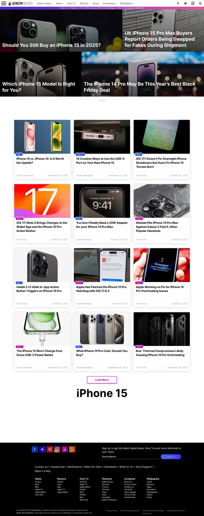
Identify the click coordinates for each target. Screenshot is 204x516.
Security (105, 489)
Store (96, 3)
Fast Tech (39, 495)
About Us (128, 482)
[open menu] (3, 3)
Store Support (144, 466)
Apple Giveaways (109, 500)
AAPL (104, 495)
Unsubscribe (57, 466)
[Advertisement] (102, 109)
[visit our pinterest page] (50, 449)
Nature (149, 495)
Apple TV (39, 489)
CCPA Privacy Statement (130, 511)
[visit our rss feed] (72, 449)
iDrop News (36, 510)
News (59, 3)
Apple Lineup (44, 3)
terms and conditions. (25, 513)
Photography (152, 492)
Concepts (106, 497)
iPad (37, 484)
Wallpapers (126, 3)
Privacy (105, 487)
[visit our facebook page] (35, 449)
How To (71, 3)
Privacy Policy (130, 484)
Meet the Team (93, 466)
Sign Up (170, 457)
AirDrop (83, 482)
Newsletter (110, 466)
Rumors (84, 3)
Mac (37, 487)
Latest (149, 482)
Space (149, 497)
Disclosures (147, 513)
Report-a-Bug (42, 470)
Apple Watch (40, 492)
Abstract (150, 484)
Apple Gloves (107, 482)
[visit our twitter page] (42, 449)
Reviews (105, 484)
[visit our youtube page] (65, 449)
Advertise (128, 489)
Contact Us (41, 466)
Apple (149, 487)
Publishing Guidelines (176, 511)
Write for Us (126, 466)
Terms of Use (129, 495)
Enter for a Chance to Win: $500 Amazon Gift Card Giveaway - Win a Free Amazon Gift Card (102, 8)
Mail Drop (84, 500)
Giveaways (109, 3)
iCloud (82, 489)
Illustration (151, 489)
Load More (102, 379)
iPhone (38, 482)
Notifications (74, 466)
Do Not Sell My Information (153, 511)
